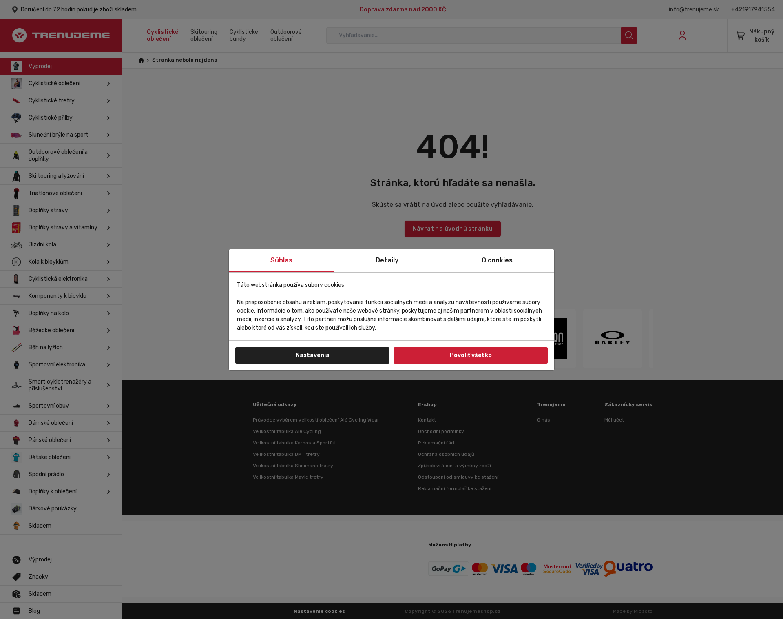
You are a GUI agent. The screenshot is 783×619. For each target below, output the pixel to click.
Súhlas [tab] (281, 260)
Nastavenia (313, 355)
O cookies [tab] (497, 260)
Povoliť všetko (471, 355)
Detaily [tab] (387, 260)
